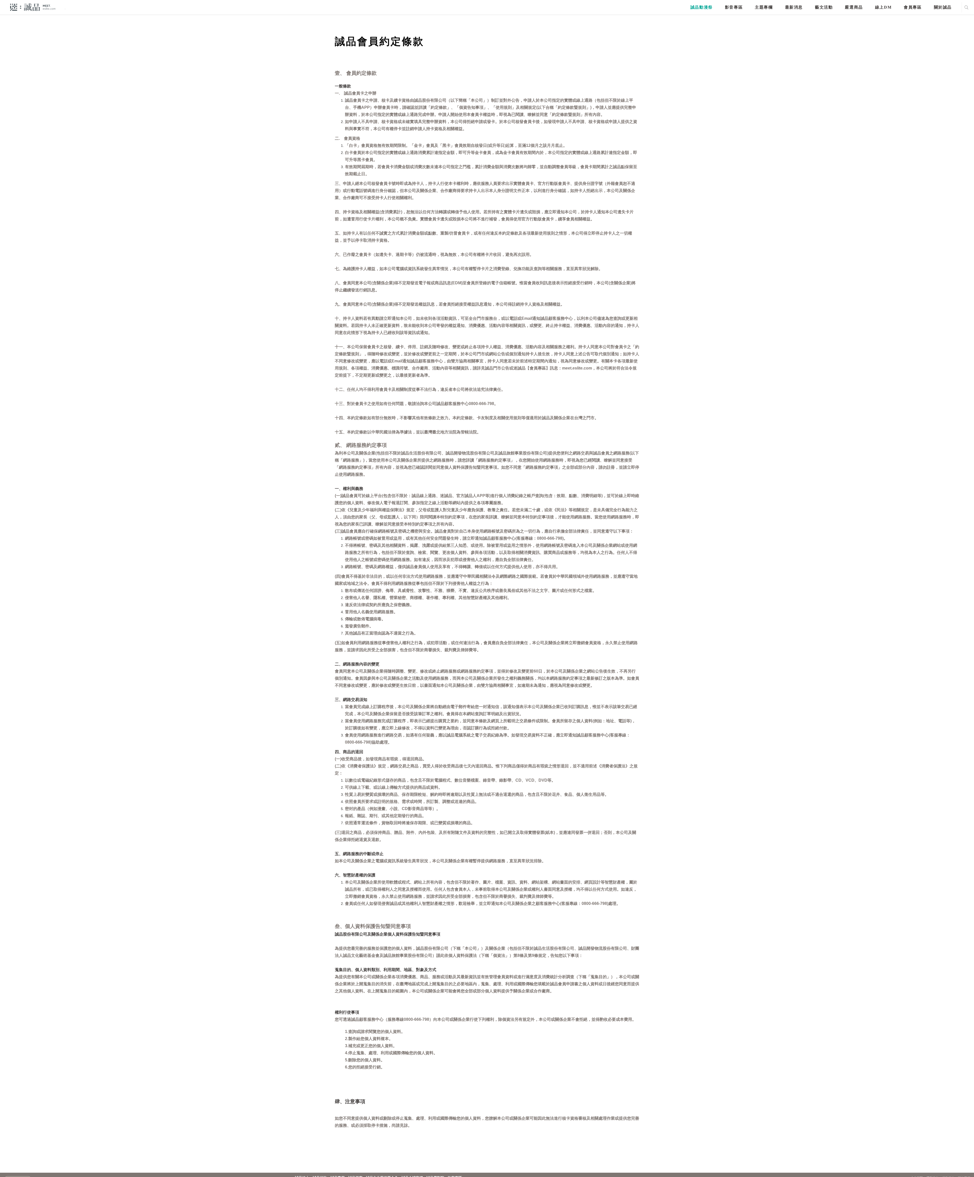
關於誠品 (943, 7)
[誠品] (33, 7)
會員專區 (912, 7)
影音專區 (734, 7)
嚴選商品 (854, 7)
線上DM (883, 7)
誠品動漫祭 (701, 7)
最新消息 (794, 7)
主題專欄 (764, 7)
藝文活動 (824, 7)
